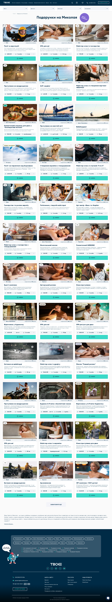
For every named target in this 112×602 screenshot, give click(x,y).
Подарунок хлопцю (56, 548)
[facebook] (47, 568)
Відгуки (47, 2)
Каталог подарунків (16, 2)
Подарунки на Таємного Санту (31, 551)
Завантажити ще (56, 504)
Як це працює (24, 2)
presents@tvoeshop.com (21, 580)
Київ (7, 42)
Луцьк (43, 202)
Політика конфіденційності (59, 597)
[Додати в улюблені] (32, 29)
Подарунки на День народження (53, 591)
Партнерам (71, 580)
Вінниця (17, 543)
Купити (21, 58)
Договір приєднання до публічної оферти (59, 599)
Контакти (55, 2)
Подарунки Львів (44, 548)
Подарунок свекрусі (61, 551)
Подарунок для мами (65, 550)
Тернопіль (80, 241)
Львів (43, 122)
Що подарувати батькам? (30, 548)
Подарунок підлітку (28, 550)
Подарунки (18, 538)
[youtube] (64, 568)
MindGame (85, 582)
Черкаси (80, 202)
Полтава (44, 162)
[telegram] (56, 568)
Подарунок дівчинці (69, 548)
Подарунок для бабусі (47, 551)
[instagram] (52, 568)
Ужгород (8, 162)
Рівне (57, 538)
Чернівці (80, 479)
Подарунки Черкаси (75, 551)
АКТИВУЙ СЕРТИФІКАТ (103, 2)
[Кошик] (77, 2)
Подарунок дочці (40, 550)
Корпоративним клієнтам (39, 2)
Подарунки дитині (52, 550)
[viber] (60, 568)
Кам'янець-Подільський (50, 543)
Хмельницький (78, 538)
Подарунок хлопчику (82, 548)
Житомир (8, 281)
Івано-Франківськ (10, 122)
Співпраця (30, 2)
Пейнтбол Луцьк (86, 580)
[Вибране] (83, 3)
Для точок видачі (72, 582)
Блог (51, 2)
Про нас (47, 582)
